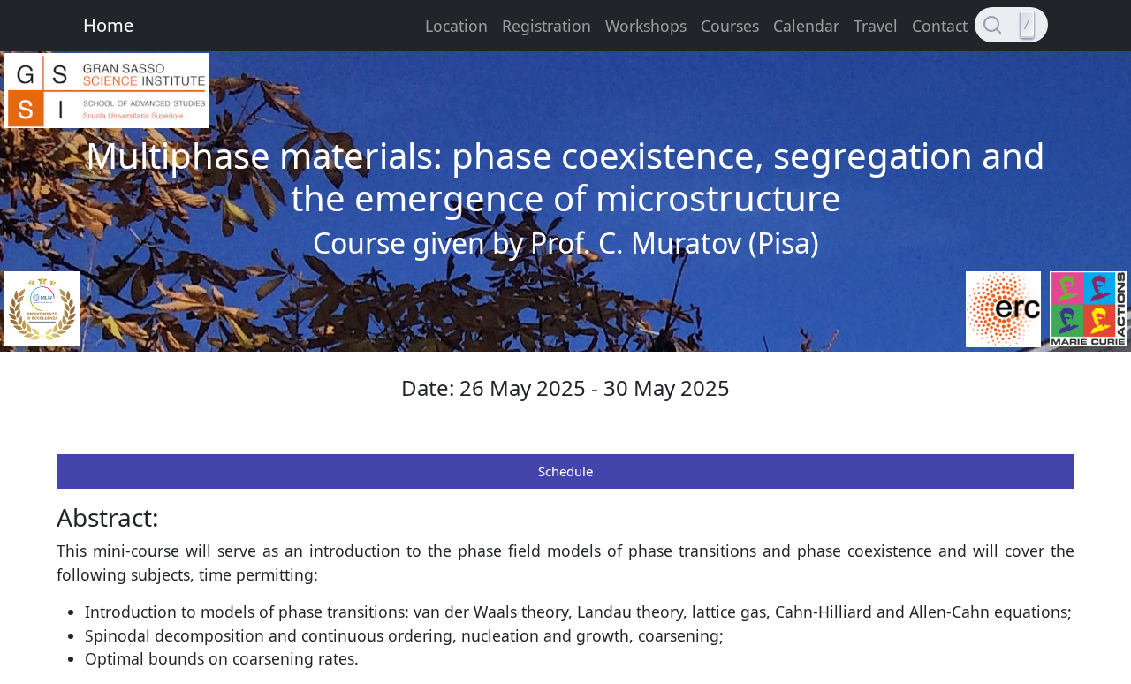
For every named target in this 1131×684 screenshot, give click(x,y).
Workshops (646, 25)
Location (456, 25)
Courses (730, 25)
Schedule (565, 471)
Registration (546, 25)
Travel (876, 25)
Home (108, 25)
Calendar (806, 25)
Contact (940, 25)
